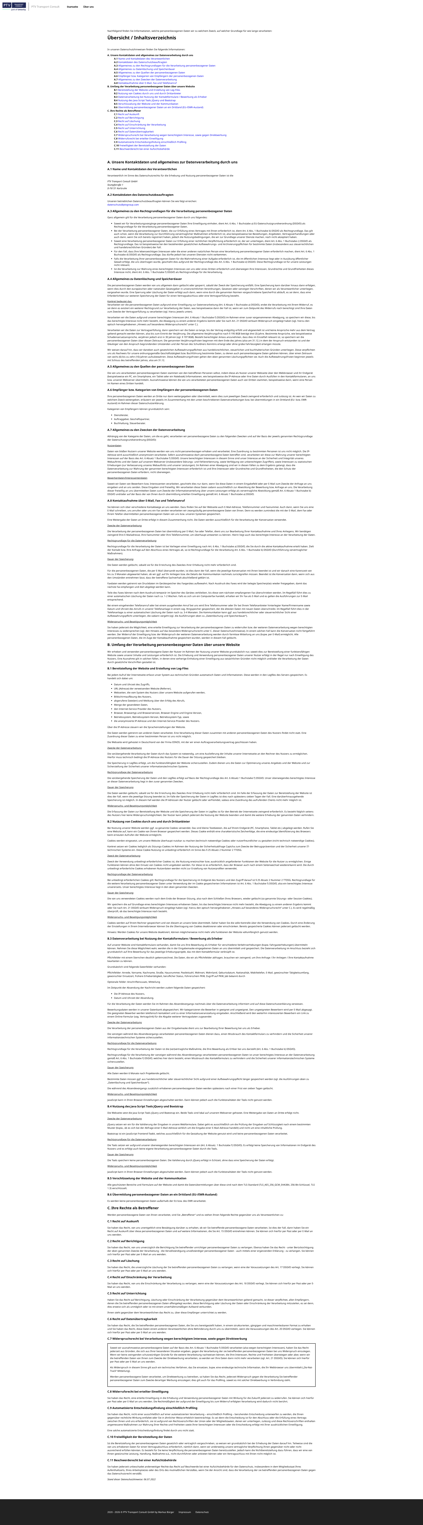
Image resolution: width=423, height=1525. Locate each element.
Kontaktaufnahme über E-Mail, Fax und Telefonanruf (147, 82)
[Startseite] (14, 6)
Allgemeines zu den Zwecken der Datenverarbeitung (147, 79)
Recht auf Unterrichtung (131, 128)
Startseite (72, 6)
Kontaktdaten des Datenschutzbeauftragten (142, 62)
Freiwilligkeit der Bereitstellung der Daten (142, 145)
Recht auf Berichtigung (131, 117)
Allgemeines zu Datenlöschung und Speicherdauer (146, 69)
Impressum (185, 1512)
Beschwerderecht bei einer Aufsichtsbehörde (144, 148)
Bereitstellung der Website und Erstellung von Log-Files (149, 89)
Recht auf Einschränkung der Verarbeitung (142, 124)
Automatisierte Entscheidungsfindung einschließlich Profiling (152, 142)
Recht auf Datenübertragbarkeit (136, 131)
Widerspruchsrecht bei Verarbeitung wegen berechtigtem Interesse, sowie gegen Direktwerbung (172, 135)
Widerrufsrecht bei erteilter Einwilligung (140, 138)
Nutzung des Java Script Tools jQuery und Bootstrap (147, 100)
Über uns (88, 6)
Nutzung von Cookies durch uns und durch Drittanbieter (149, 93)
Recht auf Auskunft (128, 114)
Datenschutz (202, 1512)
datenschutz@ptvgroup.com (123, 204)
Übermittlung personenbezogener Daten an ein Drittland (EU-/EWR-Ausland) (160, 107)
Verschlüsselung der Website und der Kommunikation (148, 103)
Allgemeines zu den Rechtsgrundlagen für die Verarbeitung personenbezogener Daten (166, 65)
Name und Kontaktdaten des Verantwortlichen (144, 58)
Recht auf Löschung (129, 121)
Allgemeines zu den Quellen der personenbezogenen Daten (151, 72)
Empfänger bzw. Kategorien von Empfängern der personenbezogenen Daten (161, 76)
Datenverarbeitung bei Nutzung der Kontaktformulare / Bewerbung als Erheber (162, 96)
